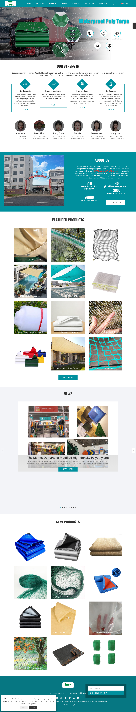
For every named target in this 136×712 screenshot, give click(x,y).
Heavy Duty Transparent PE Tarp (105, 632)
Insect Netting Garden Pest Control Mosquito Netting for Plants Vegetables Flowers (30, 332)
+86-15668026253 (96, 136)
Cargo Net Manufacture (105, 368)
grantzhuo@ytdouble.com (42, 138)
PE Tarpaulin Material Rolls (105, 597)
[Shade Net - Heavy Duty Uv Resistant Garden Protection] (68, 653)
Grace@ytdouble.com (97, 138)
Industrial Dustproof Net (105, 668)
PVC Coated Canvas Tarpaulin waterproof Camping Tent (68, 332)
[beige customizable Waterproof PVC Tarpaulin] (30, 245)
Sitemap (59, 705)
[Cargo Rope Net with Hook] (105, 245)
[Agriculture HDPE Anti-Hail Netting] (68, 245)
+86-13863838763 (39, 136)
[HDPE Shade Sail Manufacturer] (68, 353)
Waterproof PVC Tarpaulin (30, 368)
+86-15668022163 (20, 136)
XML (67, 705)
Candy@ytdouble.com (116, 138)
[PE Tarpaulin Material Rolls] (105, 582)
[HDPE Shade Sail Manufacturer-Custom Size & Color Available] (68, 618)
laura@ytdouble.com (21, 138)
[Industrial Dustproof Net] (105, 653)
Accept (33, 707)
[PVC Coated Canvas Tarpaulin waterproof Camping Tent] (68, 317)
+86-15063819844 (116, 136)
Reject (24, 707)
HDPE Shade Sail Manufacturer (68, 368)
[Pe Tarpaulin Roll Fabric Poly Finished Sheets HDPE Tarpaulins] (68, 547)
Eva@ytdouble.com (77, 138)
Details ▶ (25, 110)
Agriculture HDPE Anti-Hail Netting (68, 260)
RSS (64, 705)
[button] (65, 56)
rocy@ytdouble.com (59, 138)
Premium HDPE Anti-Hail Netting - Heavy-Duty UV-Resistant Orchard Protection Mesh (105, 296)
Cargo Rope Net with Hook (105, 260)
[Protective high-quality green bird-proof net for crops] (30, 582)
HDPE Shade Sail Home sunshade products (30, 296)
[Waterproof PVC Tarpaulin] (30, 353)
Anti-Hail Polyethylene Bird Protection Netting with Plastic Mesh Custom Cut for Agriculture (105, 332)
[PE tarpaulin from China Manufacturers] (30, 618)
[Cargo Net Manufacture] (105, 353)
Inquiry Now (101, 693)
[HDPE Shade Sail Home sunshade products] (30, 281)
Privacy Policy (73, 705)
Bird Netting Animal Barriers (30, 668)
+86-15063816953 (77, 136)
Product (81, 705)
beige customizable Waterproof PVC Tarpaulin (30, 260)
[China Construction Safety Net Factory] (68, 33)
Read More (115, 202)
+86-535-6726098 (57, 693)
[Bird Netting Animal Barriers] (30, 653)
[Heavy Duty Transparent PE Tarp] (105, 618)
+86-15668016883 (58, 136)
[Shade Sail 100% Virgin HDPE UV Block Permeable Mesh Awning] (68, 281)
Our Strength (68, 66)
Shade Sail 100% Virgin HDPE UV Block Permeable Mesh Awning (68, 296)
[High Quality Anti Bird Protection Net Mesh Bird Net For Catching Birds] (68, 582)
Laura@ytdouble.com (78, 693)
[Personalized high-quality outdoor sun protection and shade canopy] (105, 547)
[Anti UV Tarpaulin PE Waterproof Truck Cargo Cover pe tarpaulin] (30, 547)
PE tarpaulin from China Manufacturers (30, 632)
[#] (34, 180)
